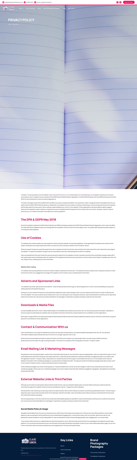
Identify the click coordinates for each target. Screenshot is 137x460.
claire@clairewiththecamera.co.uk (14, 2)
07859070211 (29, 2)
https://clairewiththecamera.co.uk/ (59, 195)
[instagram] (117, 2)
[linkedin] (120, 2)
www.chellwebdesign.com (85, 195)
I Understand (82, 458)
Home (9, 24)
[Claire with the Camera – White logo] (8, 6)
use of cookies (74, 459)
